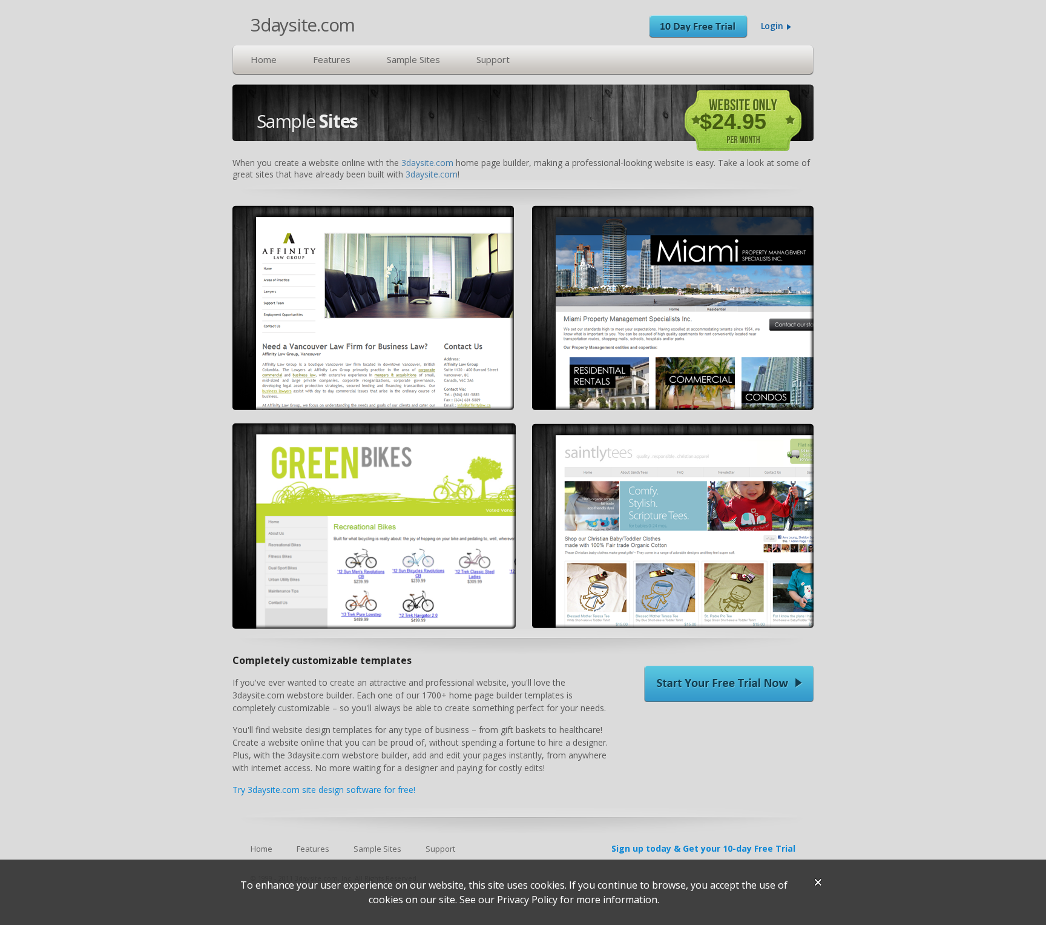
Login (773, 25)
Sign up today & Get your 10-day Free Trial (703, 848)
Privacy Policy (527, 899)
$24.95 (733, 121)
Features (331, 59)
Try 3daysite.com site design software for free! (323, 789)
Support (493, 59)
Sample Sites (413, 59)
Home (264, 59)
